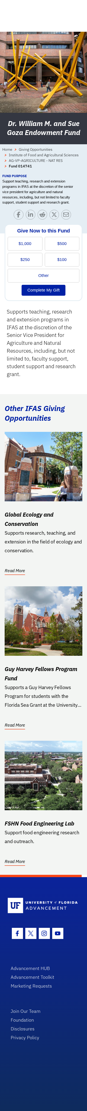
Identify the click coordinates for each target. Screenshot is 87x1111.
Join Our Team (26, 1011)
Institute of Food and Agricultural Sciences (44, 155)
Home (7, 149)
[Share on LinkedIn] (32, 216)
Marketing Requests (31, 986)
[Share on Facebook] (20, 216)
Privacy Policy (25, 1037)
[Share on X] (55, 216)
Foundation (22, 1020)
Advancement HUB (30, 968)
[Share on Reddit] (43, 216)
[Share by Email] (67, 216)
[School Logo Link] (41, 905)
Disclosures (23, 1029)
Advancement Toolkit (32, 977)
